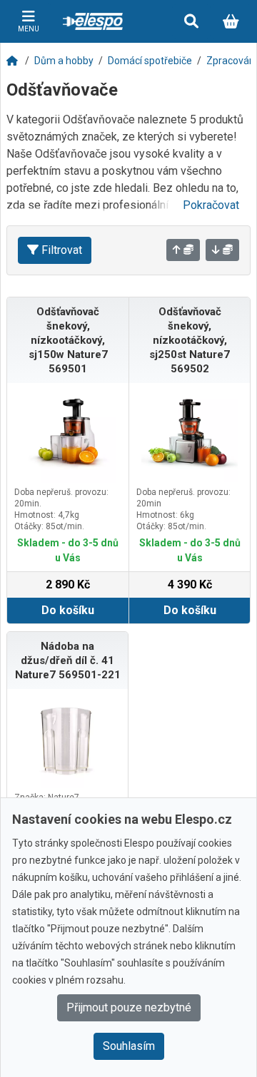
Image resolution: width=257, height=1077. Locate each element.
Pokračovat (211, 205)
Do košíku (67, 610)
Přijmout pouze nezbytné (128, 1007)
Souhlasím (129, 1046)
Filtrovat (61, 250)
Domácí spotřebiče (150, 60)
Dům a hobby (64, 60)
